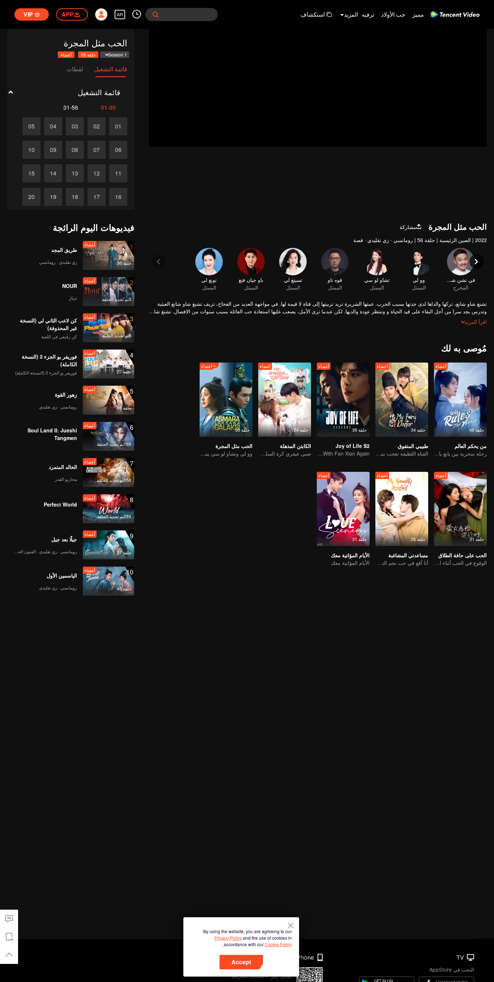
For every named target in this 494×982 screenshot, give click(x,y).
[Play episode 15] (31, 173)
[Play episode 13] (75, 173)
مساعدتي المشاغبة (408, 555)
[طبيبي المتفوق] (401, 400)
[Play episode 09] (53, 150)
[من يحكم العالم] (460, 400)
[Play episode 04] (53, 126)
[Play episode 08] (75, 150)
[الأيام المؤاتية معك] (343, 509)
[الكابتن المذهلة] (284, 400)
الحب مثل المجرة (234, 445)
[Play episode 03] (75, 126)
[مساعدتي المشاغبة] (401, 509)
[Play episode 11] (118, 173)
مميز (418, 14)
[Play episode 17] (97, 197)
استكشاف (313, 14)
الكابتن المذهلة (295, 445)
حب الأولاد (393, 14)
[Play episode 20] (31, 197)
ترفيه (368, 14)
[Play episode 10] (31, 150)
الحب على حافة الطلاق (462, 555)
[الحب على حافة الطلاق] (460, 509)
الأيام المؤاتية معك (350, 555)
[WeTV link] (455, 14)
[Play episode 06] (118, 150)
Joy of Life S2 (353, 445)
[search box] (155, 14)
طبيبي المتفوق (413, 445)
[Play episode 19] (53, 197)
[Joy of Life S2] (343, 400)
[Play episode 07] (97, 150)
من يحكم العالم (471, 445)
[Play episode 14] (53, 173)
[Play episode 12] (97, 173)
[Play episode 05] (31, 126)
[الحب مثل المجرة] (226, 400)
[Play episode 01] (118, 126)
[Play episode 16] (118, 197)
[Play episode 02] (97, 126)
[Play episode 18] (75, 197)
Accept (241, 962)
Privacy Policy (228, 938)
